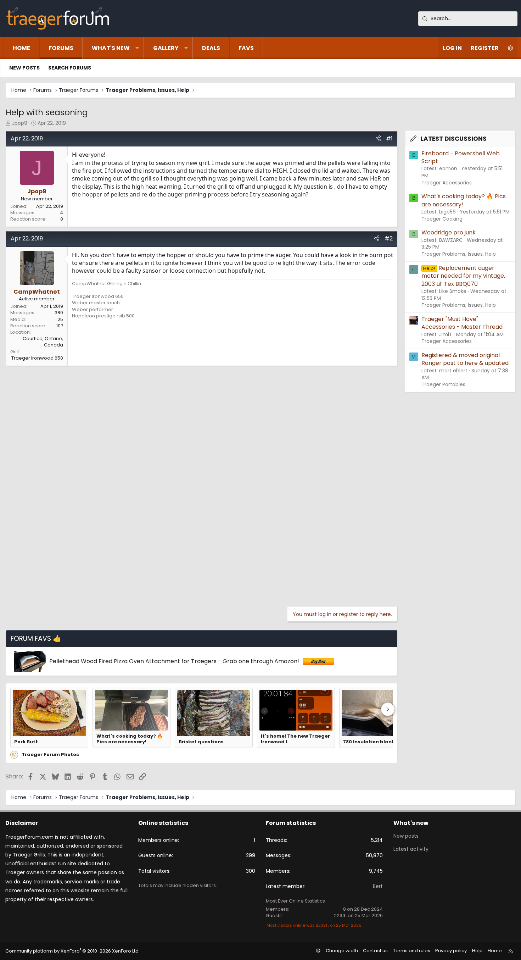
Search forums (69, 67)
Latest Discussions (454, 138)
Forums (61, 48)
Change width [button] (342, 950)
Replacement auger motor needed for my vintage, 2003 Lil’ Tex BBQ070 (463, 276)
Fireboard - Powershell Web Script (460, 157)
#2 (389, 238)
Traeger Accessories (446, 182)
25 (60, 319)
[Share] (378, 139)
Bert (378, 886)
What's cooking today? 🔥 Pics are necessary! (129, 739)
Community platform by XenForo (72, 951)
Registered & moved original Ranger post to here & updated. (465, 359)
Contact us (375, 950)
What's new (111, 48)
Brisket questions (201, 742)
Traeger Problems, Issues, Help (458, 253)
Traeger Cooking (442, 218)
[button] (137, 48)
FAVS (246, 48)
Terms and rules (411, 950)
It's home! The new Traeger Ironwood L (295, 739)
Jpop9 (19, 123)
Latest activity (410, 849)
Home (21, 48)
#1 (389, 138)
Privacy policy (451, 950)
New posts (24, 67)
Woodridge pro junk (448, 232)
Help (477, 950)
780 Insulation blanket (371, 742)
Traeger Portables (443, 384)
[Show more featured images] (387, 709)
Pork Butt (26, 742)
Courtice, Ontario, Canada (43, 341)
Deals (211, 48)
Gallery (166, 48)
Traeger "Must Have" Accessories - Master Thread (462, 323)
